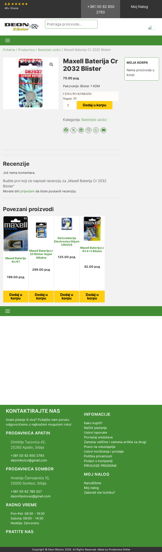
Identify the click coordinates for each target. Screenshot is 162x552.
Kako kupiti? (93, 423)
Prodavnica (26, 50)
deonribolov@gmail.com (29, 460)
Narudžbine (92, 483)
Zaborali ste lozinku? (99, 492)
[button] (51, 64)
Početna (9, 50)
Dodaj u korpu (94, 105)
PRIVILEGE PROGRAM (100, 466)
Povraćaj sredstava (98, 437)
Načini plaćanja (95, 428)
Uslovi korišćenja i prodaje (104, 451)
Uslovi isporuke (95, 432)
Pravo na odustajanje (99, 447)
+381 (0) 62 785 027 (26, 491)
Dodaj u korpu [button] (15, 296)
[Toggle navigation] (7, 40)
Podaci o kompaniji (98, 461)
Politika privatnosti (98, 456)
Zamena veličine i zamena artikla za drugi (115, 442)
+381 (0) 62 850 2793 (100, 9)
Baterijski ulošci (49, 50)
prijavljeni (27, 191)
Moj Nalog (139, 7)
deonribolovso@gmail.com (31, 496)
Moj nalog (91, 488)
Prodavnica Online (119, 549)
